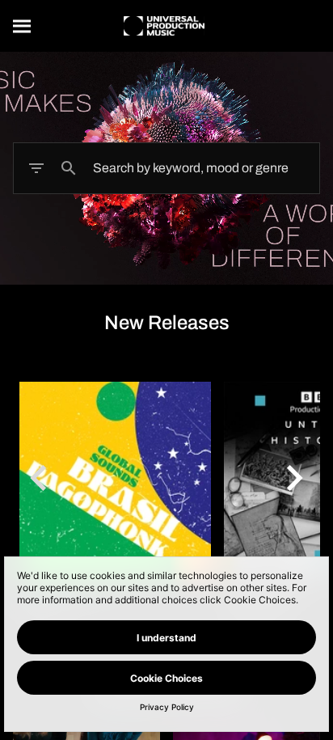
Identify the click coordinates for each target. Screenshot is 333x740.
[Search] (22, 25)
